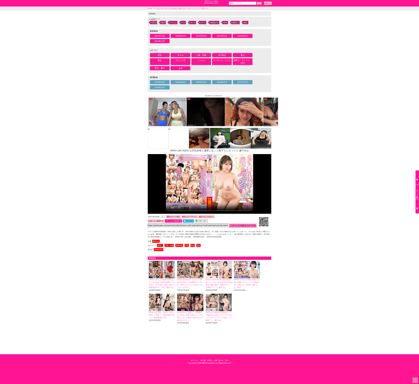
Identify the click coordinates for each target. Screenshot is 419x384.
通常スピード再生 (173, 217)
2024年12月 (160, 41)
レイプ (203, 22)
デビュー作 (180, 60)
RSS (226, 360)
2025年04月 (180, 36)
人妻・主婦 (201, 55)
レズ (183, 22)
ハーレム (173, 22)
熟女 (160, 60)
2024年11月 (160, 87)
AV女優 (203, 360)
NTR (225, 22)
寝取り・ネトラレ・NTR (243, 61)
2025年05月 (160, 36)
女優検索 (417, 177)
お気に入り (268, 3)
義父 (163, 22)
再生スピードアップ (189, 217)
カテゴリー (195, 360)
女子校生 (222, 55)
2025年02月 (222, 36)
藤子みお (156, 241)
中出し (160, 245)
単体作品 (179, 245)
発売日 (209, 360)
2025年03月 (201, 36)
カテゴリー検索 (417, 191)
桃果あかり (214, 22)
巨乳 (160, 55)
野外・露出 (160, 68)
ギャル (193, 22)
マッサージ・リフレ (222, 60)
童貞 (198, 245)
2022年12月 (158, 249)
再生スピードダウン (206, 217)
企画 (180, 68)
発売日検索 (417, 206)
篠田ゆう (236, 22)
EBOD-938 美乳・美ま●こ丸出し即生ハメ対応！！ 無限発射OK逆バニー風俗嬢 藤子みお (162, 315)
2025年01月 (242, 36)
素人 (245, 22)
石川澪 (154, 22)
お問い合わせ (218, 360)
